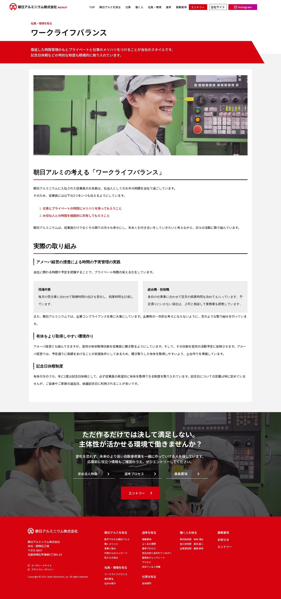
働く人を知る (188, 532)
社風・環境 (154, 7)
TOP (92, 7)
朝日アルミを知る (110, 7)
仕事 (128, 7)
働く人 (139, 7)
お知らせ (223, 540)
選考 (168, 7)
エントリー (198, 7)
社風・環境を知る (115, 567)
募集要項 (181, 7)
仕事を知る (149, 577)
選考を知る (149, 532)
